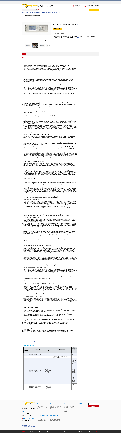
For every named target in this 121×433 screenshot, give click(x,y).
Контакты (33, 2)
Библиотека (45, 54)
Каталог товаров (25, 9)
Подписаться (93, 406)
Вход (92, 2)
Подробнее (79, 24)
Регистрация (96, 2)
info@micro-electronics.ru (37, 341)
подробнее (76, 37)
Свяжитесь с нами (59, 6)
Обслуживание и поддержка (48, 2)
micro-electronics (28, 420)
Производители (39, 2)
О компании (24, 2)
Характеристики (30, 54)
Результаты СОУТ (25, 428)
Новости (29, 2)
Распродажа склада (94, 9)
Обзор (24, 54)
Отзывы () (51, 54)
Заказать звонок (26, 406)
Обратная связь (26, 411)
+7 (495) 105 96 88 (46, 6)
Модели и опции (38, 54)
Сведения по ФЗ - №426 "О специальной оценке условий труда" (28, 426)
